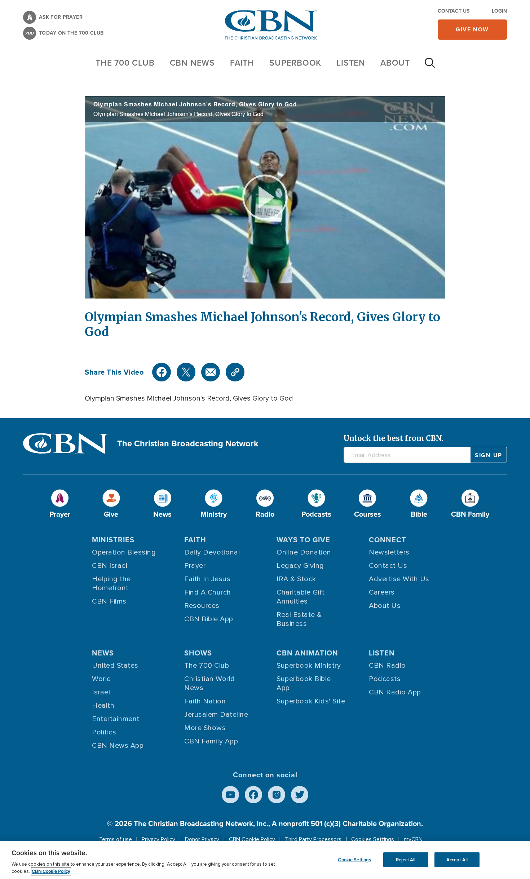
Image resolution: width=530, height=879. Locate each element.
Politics (104, 732)
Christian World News (209, 683)
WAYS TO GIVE (303, 539)
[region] (265, 860)
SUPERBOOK (295, 63)
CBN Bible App (208, 619)
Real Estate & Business (299, 619)
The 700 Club (125, 63)
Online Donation (304, 552)
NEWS (103, 653)
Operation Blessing (124, 552)
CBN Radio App (395, 692)
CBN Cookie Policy (252, 839)
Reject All (405, 859)
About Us (385, 605)
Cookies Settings (372, 839)
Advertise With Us (399, 579)
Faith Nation (205, 701)
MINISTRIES (113, 539)
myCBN (413, 839)
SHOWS (198, 653)
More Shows (205, 728)
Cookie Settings (354, 859)
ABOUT (395, 63)
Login (499, 10)
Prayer (195, 565)
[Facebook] (161, 372)
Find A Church (207, 592)
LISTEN (350, 63)
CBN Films (109, 601)
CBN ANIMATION (307, 653)
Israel (101, 692)
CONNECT (387, 539)
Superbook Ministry (309, 665)
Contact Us (453, 10)
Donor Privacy (202, 839)
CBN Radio (387, 665)
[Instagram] (276, 794)
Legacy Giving (300, 565)
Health (103, 705)
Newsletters (389, 552)
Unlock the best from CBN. (393, 438)
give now (472, 29)
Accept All (457, 859)
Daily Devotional (212, 552)
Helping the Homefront (111, 583)
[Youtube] (230, 794)
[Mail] (210, 372)
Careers (382, 592)
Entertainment (116, 719)
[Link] (235, 372)
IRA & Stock (296, 579)
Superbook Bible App (304, 683)
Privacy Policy (158, 839)
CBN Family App (211, 741)
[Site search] (430, 66)
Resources (202, 605)
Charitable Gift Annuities (301, 597)
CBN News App (117, 745)
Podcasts (385, 679)
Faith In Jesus (207, 579)
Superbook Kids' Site (311, 701)
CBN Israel (109, 565)
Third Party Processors (313, 839)
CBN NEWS (192, 63)
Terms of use (115, 839)
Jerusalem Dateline (216, 714)
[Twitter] (186, 372)
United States (115, 665)
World (101, 679)
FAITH (242, 63)
